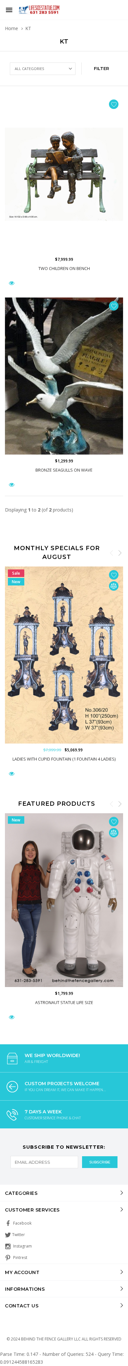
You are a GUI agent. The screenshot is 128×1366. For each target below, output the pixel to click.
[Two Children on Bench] (64, 174)
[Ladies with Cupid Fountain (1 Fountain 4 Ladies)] (64, 655)
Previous (111, 552)
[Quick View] (12, 773)
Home (11, 28)
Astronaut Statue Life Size (64, 1002)
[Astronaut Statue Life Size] (64, 900)
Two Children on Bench (64, 268)
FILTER (101, 68)
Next (120, 552)
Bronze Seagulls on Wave (64, 470)
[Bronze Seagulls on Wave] (64, 376)
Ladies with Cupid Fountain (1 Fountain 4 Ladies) (64, 759)
